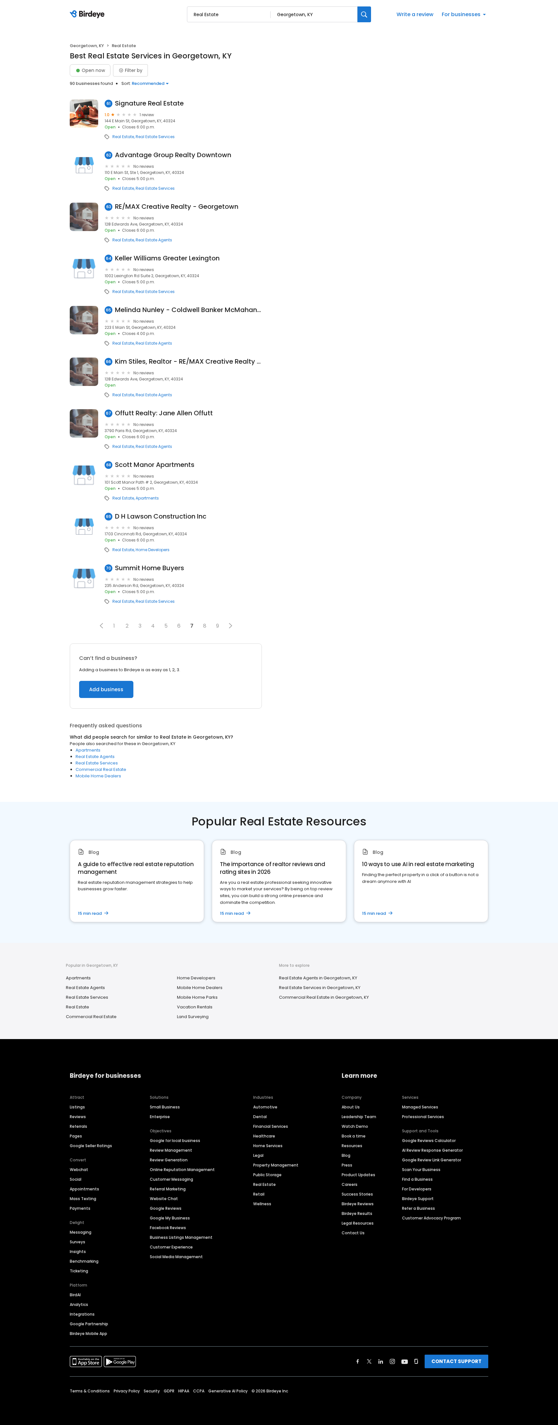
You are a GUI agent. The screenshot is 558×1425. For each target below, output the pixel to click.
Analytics (79, 1304)
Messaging (80, 1232)
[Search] (364, 14)
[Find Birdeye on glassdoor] (416, 1361)
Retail (258, 1194)
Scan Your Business (421, 1169)
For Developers (416, 1189)
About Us (351, 1107)
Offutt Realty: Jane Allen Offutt (164, 413)
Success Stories (357, 1194)
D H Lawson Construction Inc (160, 516)
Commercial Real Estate (101, 769)
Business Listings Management (181, 1237)
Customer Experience (171, 1247)
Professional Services (423, 1116)
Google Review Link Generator (431, 1160)
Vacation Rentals (194, 1007)
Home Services (268, 1145)
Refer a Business (418, 1208)
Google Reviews (165, 1208)
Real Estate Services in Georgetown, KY (319, 988)
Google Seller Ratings (91, 1145)
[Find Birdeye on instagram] (392, 1361)
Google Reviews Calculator (429, 1140)
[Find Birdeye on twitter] (369, 1361)
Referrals (78, 1126)
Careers (349, 1184)
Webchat (79, 1169)
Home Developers (153, 549)
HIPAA (183, 1391)
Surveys (77, 1242)
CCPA (198, 1391)
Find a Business (417, 1179)
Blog (346, 1155)
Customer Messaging (171, 1179)
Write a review (415, 14)
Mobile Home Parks (197, 997)
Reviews (78, 1116)
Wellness (262, 1204)
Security (152, 1391)
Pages (76, 1136)
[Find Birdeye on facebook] (357, 1361)
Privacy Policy (127, 1391)
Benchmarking (84, 1261)
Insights (78, 1251)
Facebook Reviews (168, 1227)
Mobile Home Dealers (98, 776)
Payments (80, 1208)
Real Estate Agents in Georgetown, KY (318, 978)
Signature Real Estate (149, 103)
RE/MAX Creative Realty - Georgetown (176, 207)
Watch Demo (355, 1126)
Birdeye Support (418, 1198)
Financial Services (270, 1126)
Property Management (275, 1165)
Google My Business (170, 1218)
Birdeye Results (357, 1213)
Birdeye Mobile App (88, 1333)
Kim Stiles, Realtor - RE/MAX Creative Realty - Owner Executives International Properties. (188, 362)
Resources (352, 1145)
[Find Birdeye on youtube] (404, 1361)
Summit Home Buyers (149, 568)
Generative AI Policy (228, 1391)
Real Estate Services (155, 136)
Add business (106, 689)
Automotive (265, 1107)
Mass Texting (83, 1198)
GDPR (169, 1391)
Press (347, 1165)
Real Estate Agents (154, 240)
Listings (77, 1107)
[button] (101, 625)
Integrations (82, 1314)
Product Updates (358, 1174)
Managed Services (420, 1107)
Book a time (354, 1136)
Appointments (84, 1189)
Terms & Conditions (90, 1391)
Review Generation (169, 1160)
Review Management (171, 1150)
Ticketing (79, 1271)
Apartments (147, 498)
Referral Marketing (168, 1189)
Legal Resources (358, 1223)
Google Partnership (89, 1324)
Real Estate (123, 136)
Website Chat (164, 1198)
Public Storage (267, 1174)
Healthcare (264, 1136)
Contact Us (353, 1233)
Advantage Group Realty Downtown (173, 155)
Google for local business (175, 1140)
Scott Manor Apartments (154, 465)
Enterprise (160, 1116)
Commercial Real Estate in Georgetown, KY (324, 997)
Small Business (165, 1107)
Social (75, 1179)
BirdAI (75, 1295)
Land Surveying (193, 1017)
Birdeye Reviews (358, 1204)
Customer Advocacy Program (431, 1218)
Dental (260, 1116)
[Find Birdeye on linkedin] (380, 1361)
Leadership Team (359, 1116)
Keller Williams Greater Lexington (167, 258)
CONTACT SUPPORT (456, 1361)
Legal (258, 1155)
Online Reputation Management (182, 1169)
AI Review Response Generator (432, 1150)
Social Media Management (176, 1256)
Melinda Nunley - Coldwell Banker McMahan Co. (188, 310)
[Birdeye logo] (88, 14)
